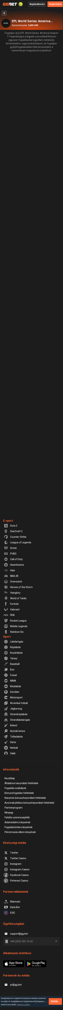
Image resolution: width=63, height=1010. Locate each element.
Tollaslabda (16, 736)
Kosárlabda (16, 652)
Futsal (13, 675)
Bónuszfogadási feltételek (19, 793)
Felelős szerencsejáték (17, 817)
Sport (6, 636)
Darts (13, 742)
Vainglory (15, 592)
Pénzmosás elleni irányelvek (20, 832)
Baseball (15, 664)
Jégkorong (16, 708)
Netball (14, 747)
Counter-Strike (18, 536)
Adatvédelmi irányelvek (17, 822)
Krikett (13, 725)
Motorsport (16, 697)
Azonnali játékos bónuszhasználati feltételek (29, 802)
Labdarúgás (16, 641)
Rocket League (18, 620)
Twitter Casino (18, 858)
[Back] (4, 13)
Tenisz (13, 658)
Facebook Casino (19, 875)
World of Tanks (18, 598)
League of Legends (20, 542)
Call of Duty (16, 559)
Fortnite (14, 604)
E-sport (8, 520)
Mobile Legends (18, 626)
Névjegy (9, 812)
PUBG (13, 553)
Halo (12, 570)
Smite (13, 548)
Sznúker (14, 692)
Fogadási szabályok (15, 788)
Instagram (15, 863)
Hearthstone (17, 564)
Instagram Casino (19, 869)
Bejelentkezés (37, 4)
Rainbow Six (17, 631)
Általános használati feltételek (21, 783)
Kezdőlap (10, 778)
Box (12, 669)
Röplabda (15, 647)
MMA (13, 680)
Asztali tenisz (17, 731)
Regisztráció (55, 4)
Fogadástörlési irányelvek (18, 827)
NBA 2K (14, 576)
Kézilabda (15, 686)
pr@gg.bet (16, 984)
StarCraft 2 (16, 531)
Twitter (14, 852)
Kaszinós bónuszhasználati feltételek (25, 797)
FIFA (12, 615)
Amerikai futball (19, 703)
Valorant (15, 609)
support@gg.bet (19, 933)
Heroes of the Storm (21, 587)
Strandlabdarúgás (20, 719)
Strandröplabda (18, 714)
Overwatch (16, 581)
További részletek (23, 1004)
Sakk (13, 753)
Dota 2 (13, 525)
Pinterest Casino (19, 880)
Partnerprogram (14, 807)
